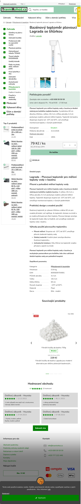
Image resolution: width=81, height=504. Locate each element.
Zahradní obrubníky (12, 78)
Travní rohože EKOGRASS (14, 57)
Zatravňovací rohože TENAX (14, 52)
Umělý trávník (14, 61)
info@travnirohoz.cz (55, 445)
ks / (21, 473)
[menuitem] (7, 17)
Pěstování (11, 103)
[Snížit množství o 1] (64, 145)
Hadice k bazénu (15, 92)
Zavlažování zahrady (13, 83)
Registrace (72, 4)
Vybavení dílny (14, 107)
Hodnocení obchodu (40, 384)
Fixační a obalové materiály (12, 97)
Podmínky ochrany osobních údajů (16, 448)
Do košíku (53, 152)
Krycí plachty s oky (14, 73)
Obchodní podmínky (9, 4)
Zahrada (11, 29)
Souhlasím (42, 498)
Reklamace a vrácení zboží (13, 451)
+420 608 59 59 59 (55, 450)
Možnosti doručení (37, 134)
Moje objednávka (9, 461)
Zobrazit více (40, 428)
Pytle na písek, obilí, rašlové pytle (14, 66)
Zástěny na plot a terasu (15, 34)
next (76, 343)
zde (49, 489)
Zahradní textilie (15, 38)
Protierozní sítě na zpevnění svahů (14, 43)
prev (31, 343)
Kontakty (6, 458)
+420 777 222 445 (55, 455)
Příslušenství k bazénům (14, 88)
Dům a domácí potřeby (14, 113)
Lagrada (39, 36)
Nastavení (5, 493)
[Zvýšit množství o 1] (75, 145)
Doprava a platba (9, 454)
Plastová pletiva (15, 48)
